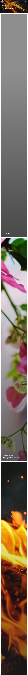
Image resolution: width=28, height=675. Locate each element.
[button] (25, 1)
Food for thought (6, 455)
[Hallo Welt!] (14, 125)
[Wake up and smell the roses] (14, 349)
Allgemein (5, 231)
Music (12, 455)
